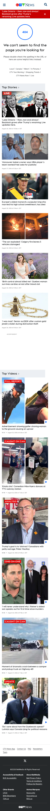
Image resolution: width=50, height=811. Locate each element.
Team (5, 752)
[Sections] (4, 4)
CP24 (5, 793)
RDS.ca (29, 799)
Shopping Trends (32, 72)
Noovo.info (30, 793)
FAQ (29, 749)
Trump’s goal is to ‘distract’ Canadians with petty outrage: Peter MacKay (23, 547)
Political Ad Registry (34, 784)
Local (11, 69)
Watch (26, 69)
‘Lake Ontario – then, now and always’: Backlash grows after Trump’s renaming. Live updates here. (24, 122)
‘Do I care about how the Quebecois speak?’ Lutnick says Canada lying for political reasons (24, 728)
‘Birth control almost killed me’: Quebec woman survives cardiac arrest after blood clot (24, 282)
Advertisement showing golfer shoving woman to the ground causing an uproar (24, 427)
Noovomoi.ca (31, 796)
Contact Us (21, 749)
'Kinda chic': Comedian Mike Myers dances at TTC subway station (23, 487)
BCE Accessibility (10, 778)
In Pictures (35, 69)
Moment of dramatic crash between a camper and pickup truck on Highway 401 (24, 667)
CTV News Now (22, 75)
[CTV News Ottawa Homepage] (25, 4)
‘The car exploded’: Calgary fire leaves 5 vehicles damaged (21, 243)
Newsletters (37, 749)
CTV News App (9, 749)
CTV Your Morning (16, 72)
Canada (19, 69)
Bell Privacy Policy (33, 778)
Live (32, 75)
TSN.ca (6, 799)
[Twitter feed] (25, 760)
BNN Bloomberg (9, 796)
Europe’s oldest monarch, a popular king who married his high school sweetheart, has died (24, 203)
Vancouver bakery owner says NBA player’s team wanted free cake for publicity (23, 163)
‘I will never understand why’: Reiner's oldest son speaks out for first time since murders (23, 607)
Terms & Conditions (34, 781)
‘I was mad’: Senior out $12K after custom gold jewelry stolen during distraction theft (24, 322)
